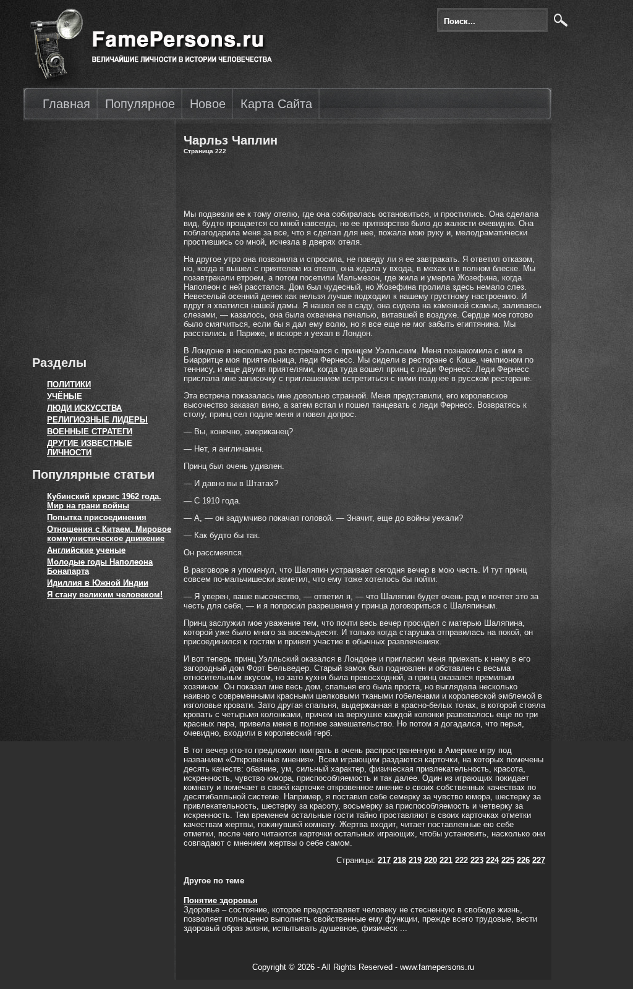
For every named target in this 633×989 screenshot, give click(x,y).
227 (538, 860)
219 (415, 860)
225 (507, 860)
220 (430, 860)
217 (384, 860)
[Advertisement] (97, 235)
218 (399, 860)
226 (523, 860)
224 (492, 860)
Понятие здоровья (221, 900)
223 (476, 860)
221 (446, 860)
